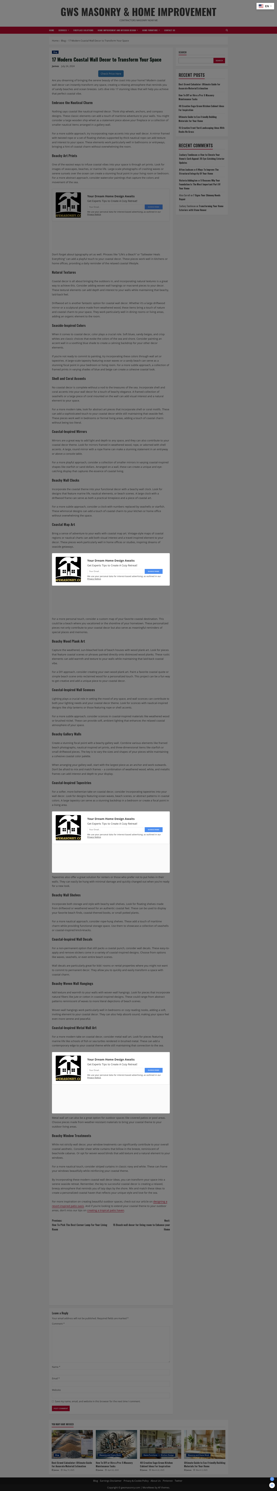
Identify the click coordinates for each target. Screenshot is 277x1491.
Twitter (178, 1480)
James (55, 66)
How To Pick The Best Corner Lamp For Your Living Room (79, 1225)
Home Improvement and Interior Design (117, 30)
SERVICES (62, 30)
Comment (58, 1323)
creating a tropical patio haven (105, 1210)
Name (56, 1367)
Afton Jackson (186, 169)
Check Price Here (111, 73)
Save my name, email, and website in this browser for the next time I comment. (98, 1401)
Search (183, 52)
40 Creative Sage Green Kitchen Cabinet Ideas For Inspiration (156, 1464)
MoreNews (148, 1487)
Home (51, 30)
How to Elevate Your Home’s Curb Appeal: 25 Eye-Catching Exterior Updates (201, 158)
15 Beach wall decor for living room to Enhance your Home (141, 1225)
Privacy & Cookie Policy (136, 1480)
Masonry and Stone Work (110, 1455)
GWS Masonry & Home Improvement (138, 11)
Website (56, 1390)
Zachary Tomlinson (188, 155)
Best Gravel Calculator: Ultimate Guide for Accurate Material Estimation (72, 1464)
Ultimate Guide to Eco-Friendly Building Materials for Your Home (204, 1464)
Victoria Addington (188, 180)
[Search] (227, 30)
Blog (55, 52)
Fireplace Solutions (83, 30)
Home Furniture (150, 30)
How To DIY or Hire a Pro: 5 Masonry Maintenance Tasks (114, 1464)
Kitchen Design (167, 1455)
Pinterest (168, 1480)
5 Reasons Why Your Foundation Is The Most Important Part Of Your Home (199, 184)
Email (56, 1378)
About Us (156, 1480)
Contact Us (169, 30)
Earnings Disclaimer (111, 1480)
